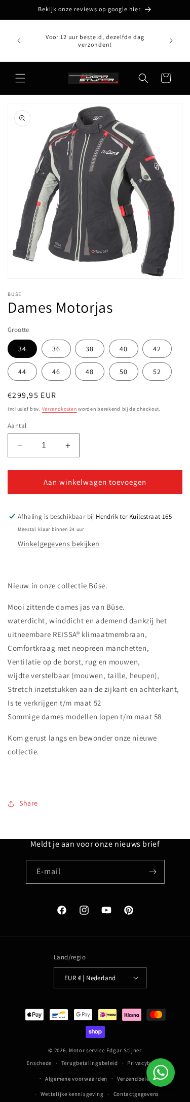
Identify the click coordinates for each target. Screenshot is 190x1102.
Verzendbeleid (136, 1078)
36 (56, 348)
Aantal (17, 425)
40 (124, 348)
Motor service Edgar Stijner (105, 1050)
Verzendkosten (59, 409)
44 (22, 371)
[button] (20, 78)
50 (124, 371)
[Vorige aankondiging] (19, 40)
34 (22, 348)
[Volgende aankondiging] (171, 40)
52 (157, 371)
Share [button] (28, 803)
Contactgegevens (136, 1093)
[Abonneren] (153, 872)
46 (56, 371)
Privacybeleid (145, 1062)
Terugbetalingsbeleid (89, 1062)
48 (90, 371)
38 (90, 348)
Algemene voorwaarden (76, 1078)
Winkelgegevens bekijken (59, 543)
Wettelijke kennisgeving (72, 1093)
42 (157, 348)
